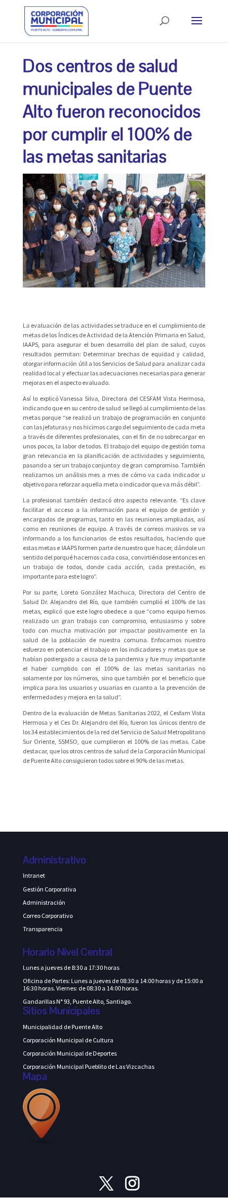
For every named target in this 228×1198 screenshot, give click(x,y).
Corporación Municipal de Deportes (70, 1053)
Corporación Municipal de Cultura (68, 1040)
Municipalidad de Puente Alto (62, 1027)
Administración (44, 902)
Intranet (34, 875)
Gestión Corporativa (49, 889)
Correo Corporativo (48, 916)
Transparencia (43, 929)
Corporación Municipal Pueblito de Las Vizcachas (88, 1066)
